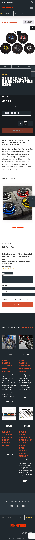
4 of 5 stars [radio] (11, 269)
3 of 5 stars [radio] (8, 269)
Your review (7, 275)
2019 (5, 66)
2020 (17, 66)
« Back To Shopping (8, 22)
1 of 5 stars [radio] (3, 269)
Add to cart (17, 130)
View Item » (9, 401)
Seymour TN (12, 533)
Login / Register (7, 2)
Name (4, 286)
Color (17, 107)
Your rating (6, 267)
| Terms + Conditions (17, 538)
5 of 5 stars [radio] (13, 269)
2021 (29, 66)
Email (4, 292)
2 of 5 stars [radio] (6, 269)
